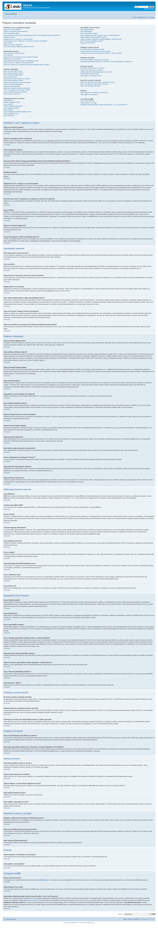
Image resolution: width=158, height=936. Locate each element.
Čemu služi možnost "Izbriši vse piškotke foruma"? (19, 46)
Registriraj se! (143, 17)
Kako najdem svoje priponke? (89, 94)
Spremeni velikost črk (152, 13)
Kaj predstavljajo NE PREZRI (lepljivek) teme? (17, 111)
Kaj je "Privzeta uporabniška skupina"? (92, 41)
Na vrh (8, 133)
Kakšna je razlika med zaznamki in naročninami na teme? (97, 82)
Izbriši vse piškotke (134, 919)
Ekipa (125, 919)
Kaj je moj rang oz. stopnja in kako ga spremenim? (19, 62)
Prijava (152, 17)
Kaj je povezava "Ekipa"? (87, 43)
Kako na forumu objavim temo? (13, 71)
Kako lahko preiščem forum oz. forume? (92, 68)
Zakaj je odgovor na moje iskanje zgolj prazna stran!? (96, 72)
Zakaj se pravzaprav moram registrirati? (16, 31)
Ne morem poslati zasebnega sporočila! (92, 49)
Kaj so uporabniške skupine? (89, 33)
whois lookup (32, 900)
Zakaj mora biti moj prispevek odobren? (15, 92)
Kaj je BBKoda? (8, 100)
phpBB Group (43, 880)
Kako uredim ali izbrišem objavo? (13, 73)
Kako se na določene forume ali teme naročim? (94, 84)
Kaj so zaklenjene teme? (11, 113)
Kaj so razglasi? (8, 110)
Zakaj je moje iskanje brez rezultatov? (91, 70)
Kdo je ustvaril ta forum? (87, 101)
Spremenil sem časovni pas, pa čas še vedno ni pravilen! (21, 57)
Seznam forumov (11, 14)
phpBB (73, 922)
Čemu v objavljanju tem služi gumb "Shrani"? (17, 90)
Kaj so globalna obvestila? (11, 108)
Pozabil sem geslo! (9, 37)
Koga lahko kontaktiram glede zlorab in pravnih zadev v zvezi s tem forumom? (103, 104)
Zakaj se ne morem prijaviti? (12, 29)
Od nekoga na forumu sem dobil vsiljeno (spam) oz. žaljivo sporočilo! (101, 53)
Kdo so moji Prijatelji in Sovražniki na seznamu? (94, 59)
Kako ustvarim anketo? (11, 77)
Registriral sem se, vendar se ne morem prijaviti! (18, 39)
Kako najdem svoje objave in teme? (91, 75)
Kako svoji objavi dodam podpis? (13, 75)
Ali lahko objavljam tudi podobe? (13, 106)
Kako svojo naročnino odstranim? (90, 86)
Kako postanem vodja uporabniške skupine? (93, 37)
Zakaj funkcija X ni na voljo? (88, 103)
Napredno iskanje (149, 8)
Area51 (129, 889)
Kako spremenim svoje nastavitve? (14, 53)
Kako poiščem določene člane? (89, 73)
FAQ (135, 17)
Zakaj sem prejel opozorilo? (12, 86)
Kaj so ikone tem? (9, 115)
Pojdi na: (120, 914)
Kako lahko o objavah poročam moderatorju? (17, 88)
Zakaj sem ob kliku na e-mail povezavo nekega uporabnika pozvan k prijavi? (26, 64)
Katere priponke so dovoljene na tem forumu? (94, 92)
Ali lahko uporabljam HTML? (12, 102)
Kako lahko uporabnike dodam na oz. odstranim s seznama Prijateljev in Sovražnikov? (106, 61)
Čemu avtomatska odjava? (12, 33)
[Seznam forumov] (13, 6)
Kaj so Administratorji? (87, 29)
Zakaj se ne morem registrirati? (13, 44)
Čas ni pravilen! (8, 55)
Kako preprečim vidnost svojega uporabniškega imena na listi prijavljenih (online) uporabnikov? (32, 35)
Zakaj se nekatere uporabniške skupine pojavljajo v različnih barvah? (101, 39)
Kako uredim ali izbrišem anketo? (13, 80)
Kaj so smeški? (8, 104)
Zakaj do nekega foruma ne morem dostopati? (17, 82)
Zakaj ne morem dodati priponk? (13, 84)
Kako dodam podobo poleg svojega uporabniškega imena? (21, 61)
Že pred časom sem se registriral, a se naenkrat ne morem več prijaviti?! (25, 41)
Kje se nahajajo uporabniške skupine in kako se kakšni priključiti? (99, 35)
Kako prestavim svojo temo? (12, 94)
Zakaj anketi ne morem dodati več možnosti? (17, 78)
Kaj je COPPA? (8, 43)
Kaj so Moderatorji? (86, 31)
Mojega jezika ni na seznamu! (12, 59)
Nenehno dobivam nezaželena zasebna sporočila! (95, 51)
